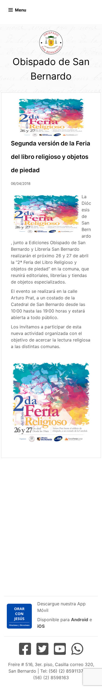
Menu (20, 10)
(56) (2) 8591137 (66, 671)
